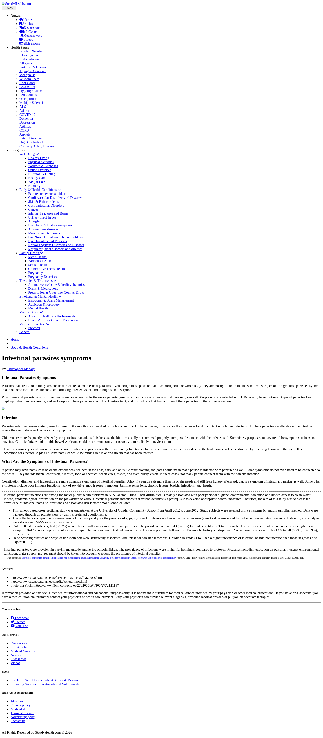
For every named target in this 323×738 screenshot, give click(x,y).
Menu (10, 8)
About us (17, 701)
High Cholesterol (31, 142)
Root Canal (27, 83)
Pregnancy (35, 273)
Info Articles (19, 647)
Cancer (33, 209)
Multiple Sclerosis (31, 103)
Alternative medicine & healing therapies (56, 284)
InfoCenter (30, 31)
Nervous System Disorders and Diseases (56, 245)
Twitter (19, 622)
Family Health (29, 253)
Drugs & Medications (43, 288)
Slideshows (18, 659)
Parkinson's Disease (33, 67)
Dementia (26, 118)
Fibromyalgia (28, 55)
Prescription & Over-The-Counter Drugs (56, 292)
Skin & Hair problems (43, 201)
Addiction (26, 110)
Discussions (32, 27)
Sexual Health (38, 265)
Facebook (21, 618)
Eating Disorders (31, 138)
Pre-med (34, 328)
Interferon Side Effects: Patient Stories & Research (45, 680)
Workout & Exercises (43, 166)
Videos (28, 39)
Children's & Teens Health (46, 269)
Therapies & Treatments (36, 280)
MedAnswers (32, 35)
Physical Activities (41, 162)
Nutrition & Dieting (41, 174)
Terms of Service (22, 713)
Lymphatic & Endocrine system (50, 225)
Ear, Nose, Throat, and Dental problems (55, 237)
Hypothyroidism (30, 91)
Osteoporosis (28, 99)
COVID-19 (27, 114)
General (24, 332)
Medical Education (32, 324)
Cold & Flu (27, 87)
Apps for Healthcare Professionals (51, 316)
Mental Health (38, 308)
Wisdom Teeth (29, 79)
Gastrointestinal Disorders (46, 205)
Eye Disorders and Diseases (47, 241)
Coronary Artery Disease (36, 146)
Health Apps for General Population (53, 320)
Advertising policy (23, 717)
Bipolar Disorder (31, 51)
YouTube (21, 626)
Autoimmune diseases (43, 229)
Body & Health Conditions (38, 190)
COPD (24, 130)
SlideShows (31, 43)
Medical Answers (23, 651)
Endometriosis (29, 59)
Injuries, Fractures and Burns (48, 213)
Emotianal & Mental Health (38, 296)
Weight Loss (36, 182)
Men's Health (37, 257)
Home (27, 20)
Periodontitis (28, 95)
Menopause (27, 75)
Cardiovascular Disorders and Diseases (55, 197)
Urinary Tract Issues (42, 217)
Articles (27, 23)
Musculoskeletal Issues (44, 233)
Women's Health (39, 261)
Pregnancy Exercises (42, 277)
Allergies (25, 63)
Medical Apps (29, 312)
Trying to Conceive (32, 71)
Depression (27, 122)
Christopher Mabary (21, 369)
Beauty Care (36, 178)
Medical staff (20, 709)
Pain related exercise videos (47, 193)
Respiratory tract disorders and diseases (55, 249)
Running (34, 186)
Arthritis (25, 126)
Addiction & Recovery (44, 304)
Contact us (18, 721)
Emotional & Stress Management (51, 300)
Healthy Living (38, 158)
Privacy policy (21, 705)
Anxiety (25, 134)
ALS (22, 107)
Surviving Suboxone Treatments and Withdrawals (45, 684)
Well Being (27, 154)
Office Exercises (39, 170)
